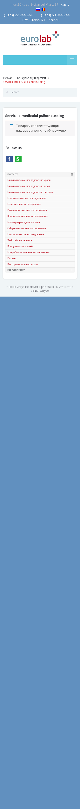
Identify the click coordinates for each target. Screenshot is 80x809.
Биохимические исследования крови (28, 180)
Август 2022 (11, 330)
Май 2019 (9, 478)
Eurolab (7, 78)
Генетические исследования (24, 204)
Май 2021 (9, 391)
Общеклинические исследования (26, 228)
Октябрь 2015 (12, 513)
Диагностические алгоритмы (22, 609)
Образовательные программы (23, 618)
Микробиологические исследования (28, 252)
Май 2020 (9, 435)
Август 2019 (11, 470)
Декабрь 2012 (12, 566)
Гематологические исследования (26, 198)
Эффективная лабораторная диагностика (30, 635)
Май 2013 (9, 531)
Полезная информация (18, 626)
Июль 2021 (10, 373)
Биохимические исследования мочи (28, 186)
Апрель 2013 (11, 540)
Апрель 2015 (11, 522)
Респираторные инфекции (22, 264)
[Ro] (43, 8)
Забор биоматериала (19, 240)
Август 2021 (11, 365)
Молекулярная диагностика (23, 222)
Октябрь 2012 (12, 575)
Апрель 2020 (11, 443)
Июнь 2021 (10, 382)
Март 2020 (10, 452)
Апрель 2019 (11, 487)
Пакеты (11, 258)
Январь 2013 (11, 557)
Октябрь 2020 (12, 400)
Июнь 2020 (10, 426)
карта (65, 4)
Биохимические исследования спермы (30, 192)
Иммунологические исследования (27, 210)
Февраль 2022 (12, 338)
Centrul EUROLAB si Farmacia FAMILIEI (27, 674)
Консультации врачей (31, 78)
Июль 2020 (10, 417)
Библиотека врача (15, 600)
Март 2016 (10, 496)
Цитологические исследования (25, 234)
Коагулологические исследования (27, 216)
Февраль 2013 (12, 548)
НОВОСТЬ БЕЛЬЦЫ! (16, 691)
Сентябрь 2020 (13, 408)
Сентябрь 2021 (13, 356)
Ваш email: (11, 715)
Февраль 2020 (12, 461)
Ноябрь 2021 (11, 347)
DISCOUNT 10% (13, 683)
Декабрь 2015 (12, 505)
